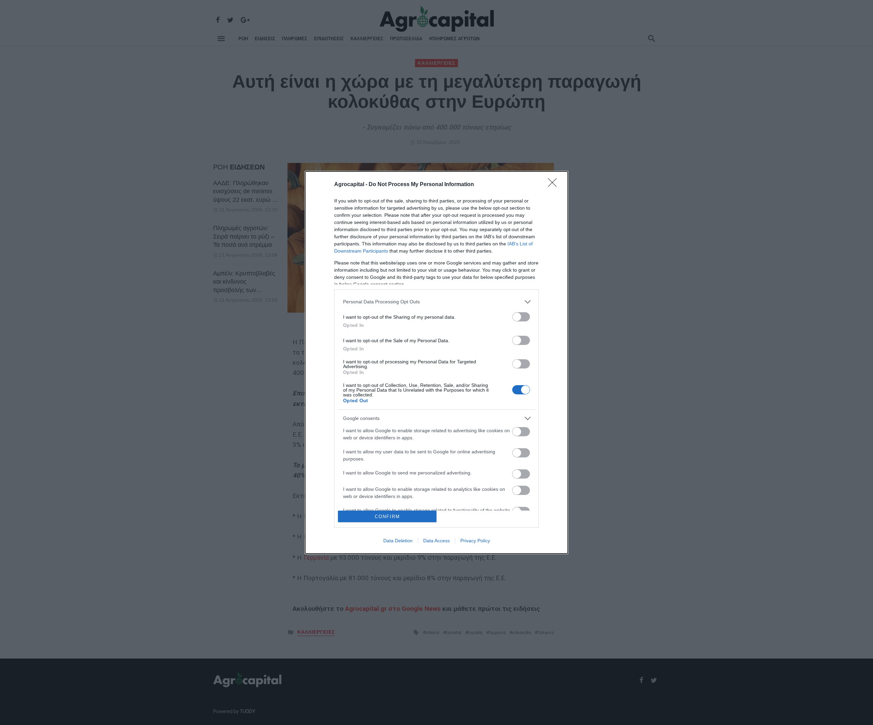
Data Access (436, 540)
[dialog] (436, 362)
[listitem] (436, 301)
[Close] (554, 184)
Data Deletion (398, 540)
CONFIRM (387, 516)
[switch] (521, 316)
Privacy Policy (475, 540)
